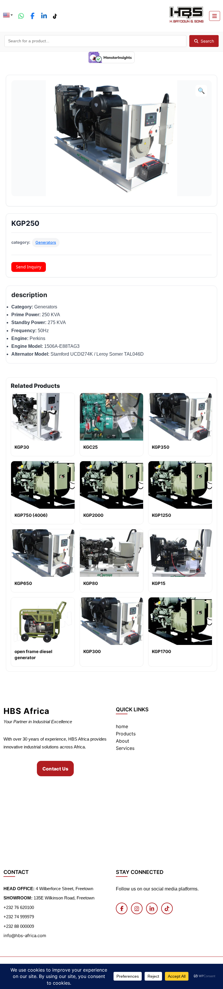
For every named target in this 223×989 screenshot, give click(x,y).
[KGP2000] (111, 485)
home (122, 726)
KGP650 (23, 583)
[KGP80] (111, 553)
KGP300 (92, 651)
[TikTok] (54, 16)
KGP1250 (161, 515)
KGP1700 (161, 651)
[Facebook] (33, 16)
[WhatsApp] (21, 16)
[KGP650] (43, 553)
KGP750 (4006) (31, 515)
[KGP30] (43, 417)
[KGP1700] (180, 621)
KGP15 (159, 583)
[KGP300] (111, 621)
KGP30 (22, 447)
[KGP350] (180, 417)
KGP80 (90, 583)
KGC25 (90, 447)
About (122, 741)
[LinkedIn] (44, 16)
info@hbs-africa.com (24, 935)
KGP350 (160, 447)
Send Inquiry (28, 267)
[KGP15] (180, 553)
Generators (45, 242)
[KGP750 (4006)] (43, 485)
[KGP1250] (180, 485)
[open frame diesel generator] (43, 621)
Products (126, 734)
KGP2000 (93, 515)
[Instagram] (137, 908)
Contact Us (55, 769)
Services (125, 748)
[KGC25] (111, 417)
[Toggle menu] (214, 16)
